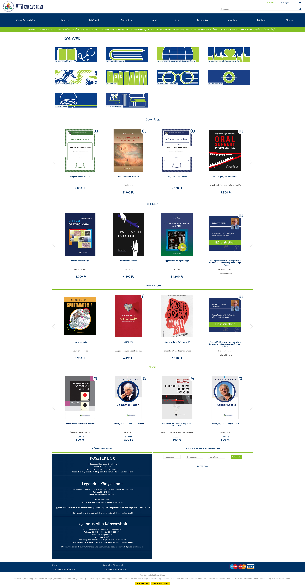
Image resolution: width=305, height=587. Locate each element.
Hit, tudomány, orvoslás (128, 176)
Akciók (154, 20)
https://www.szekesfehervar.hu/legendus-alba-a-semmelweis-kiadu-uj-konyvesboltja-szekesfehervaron (102, 547)
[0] (300, 2)
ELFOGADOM (142, 583)
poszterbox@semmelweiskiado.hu (105, 469)
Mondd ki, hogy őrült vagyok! (177, 342)
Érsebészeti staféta (128, 260)
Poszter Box (202, 20)
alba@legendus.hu (105, 534)
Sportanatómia (80, 342)
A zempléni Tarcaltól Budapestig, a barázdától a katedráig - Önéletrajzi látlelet (225, 262)
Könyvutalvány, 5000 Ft (177, 176)
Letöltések (261, 20)
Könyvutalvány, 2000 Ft (80, 176)
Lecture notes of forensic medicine (80, 424)
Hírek (176, 20)
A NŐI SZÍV (128, 342)
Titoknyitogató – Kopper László (225, 424)
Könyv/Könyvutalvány (25, 20)
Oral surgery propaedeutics (225, 176)
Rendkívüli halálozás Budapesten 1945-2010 (176, 425)
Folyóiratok (94, 20)
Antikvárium (126, 20)
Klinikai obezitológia (80, 260)
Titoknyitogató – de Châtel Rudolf (128, 424)
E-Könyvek (64, 20)
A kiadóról (232, 20)
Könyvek (72, 38)
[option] (80, 158)
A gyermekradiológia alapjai (176, 260)
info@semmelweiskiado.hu (105, 494)
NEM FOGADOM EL (160, 583)
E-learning (290, 20)
